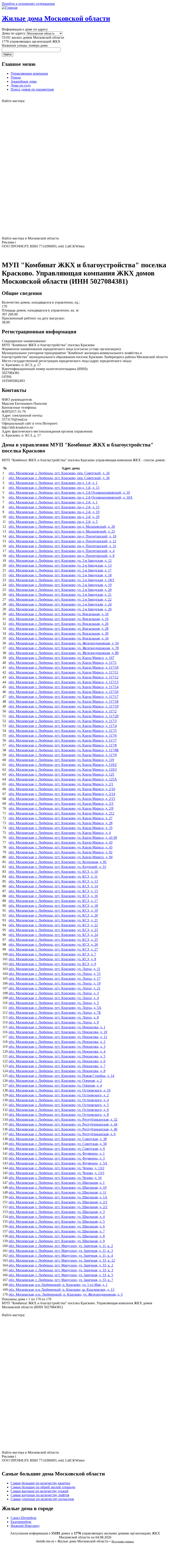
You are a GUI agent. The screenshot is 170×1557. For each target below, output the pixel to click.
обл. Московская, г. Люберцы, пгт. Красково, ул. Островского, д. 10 (59, 1090)
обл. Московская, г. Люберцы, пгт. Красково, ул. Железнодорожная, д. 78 (64, 648)
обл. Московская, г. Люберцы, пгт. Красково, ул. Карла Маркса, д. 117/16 (63, 692)
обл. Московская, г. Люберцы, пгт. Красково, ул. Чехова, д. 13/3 (56, 1173)
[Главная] (9, 7)
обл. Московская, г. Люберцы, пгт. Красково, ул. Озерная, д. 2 (55, 1080)
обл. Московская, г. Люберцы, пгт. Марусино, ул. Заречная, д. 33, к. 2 (61, 1265)
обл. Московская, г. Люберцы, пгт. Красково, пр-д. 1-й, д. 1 (53, 483)
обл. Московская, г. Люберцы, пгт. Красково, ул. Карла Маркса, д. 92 (60, 852)
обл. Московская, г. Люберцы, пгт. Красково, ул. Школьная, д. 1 (57, 1183)
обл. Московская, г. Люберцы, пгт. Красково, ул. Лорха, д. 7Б (55, 1012)
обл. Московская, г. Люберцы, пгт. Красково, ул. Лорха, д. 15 (54, 974)
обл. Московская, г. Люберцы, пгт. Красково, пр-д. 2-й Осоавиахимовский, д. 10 (69, 492)
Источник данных (123, 1541)
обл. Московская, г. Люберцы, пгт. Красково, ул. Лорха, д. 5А (55, 1008)
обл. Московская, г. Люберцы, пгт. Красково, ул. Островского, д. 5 (59, 1105)
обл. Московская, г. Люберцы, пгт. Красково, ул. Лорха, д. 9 (54, 1022)
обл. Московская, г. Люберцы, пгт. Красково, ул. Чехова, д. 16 (55, 1178)
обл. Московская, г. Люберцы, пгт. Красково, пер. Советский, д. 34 (59, 473)
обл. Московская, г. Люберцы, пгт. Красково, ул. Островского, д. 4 (59, 1100)
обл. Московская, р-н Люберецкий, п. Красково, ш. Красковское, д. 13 (61, 1289)
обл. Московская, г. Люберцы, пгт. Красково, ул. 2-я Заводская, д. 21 (60, 594)
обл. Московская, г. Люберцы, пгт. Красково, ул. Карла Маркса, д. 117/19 (63, 706)
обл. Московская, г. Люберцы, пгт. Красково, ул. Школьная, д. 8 (57, 1236)
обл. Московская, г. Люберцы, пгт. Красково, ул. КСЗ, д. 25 (53, 940)
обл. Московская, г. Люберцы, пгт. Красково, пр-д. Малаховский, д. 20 (62, 526)
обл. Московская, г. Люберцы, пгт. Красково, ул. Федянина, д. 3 (57, 1158)
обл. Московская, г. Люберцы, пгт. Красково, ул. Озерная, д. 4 (55, 1085)
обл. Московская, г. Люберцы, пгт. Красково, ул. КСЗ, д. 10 (53, 871)
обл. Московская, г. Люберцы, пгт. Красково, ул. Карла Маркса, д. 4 (60, 833)
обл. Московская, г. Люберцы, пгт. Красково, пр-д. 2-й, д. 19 (54, 512)
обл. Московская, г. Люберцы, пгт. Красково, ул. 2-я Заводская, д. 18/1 (61, 580)
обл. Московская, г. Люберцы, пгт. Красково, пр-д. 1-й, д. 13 (54, 488)
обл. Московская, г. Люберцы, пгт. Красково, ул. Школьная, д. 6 (57, 1226)
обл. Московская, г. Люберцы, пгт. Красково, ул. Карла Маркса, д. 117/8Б (64, 750)
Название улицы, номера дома (25, 45)
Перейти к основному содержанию (28, 4)
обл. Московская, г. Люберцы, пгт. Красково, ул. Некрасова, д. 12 (58, 1037)
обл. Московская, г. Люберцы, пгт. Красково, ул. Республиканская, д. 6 (62, 1134)
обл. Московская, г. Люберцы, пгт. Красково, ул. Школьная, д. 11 (57, 1192)
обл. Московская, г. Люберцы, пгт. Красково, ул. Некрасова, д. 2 (57, 1042)
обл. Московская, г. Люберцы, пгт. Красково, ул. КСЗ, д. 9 (52, 964)
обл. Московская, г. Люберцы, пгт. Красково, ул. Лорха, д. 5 (54, 1003)
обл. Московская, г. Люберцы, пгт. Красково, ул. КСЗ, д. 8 (52, 959)
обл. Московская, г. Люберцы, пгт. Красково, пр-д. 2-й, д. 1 (53, 502)
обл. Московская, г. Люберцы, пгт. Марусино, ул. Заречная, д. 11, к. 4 (61, 1255)
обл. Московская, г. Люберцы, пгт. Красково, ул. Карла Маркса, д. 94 (60, 857)
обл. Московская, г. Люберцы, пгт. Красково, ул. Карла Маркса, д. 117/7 (63, 740)
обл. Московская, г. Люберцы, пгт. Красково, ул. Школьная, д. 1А (58, 1197)
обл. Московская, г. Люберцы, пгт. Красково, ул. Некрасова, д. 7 (57, 1066)
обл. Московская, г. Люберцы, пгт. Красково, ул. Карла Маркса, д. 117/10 (63, 667)
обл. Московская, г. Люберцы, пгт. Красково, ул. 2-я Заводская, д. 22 (60, 599)
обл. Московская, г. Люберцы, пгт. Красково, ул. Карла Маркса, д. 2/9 (61, 808)
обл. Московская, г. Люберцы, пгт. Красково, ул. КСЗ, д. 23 (53, 930)
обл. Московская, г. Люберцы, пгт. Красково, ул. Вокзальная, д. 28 (58, 628)
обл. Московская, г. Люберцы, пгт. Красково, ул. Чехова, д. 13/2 (56, 1168)
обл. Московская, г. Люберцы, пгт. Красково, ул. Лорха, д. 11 (54, 969)
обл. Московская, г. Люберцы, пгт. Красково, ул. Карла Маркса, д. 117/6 (63, 735)
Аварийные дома (24, 81)
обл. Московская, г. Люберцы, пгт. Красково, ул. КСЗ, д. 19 (53, 910)
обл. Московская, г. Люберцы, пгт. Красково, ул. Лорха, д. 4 (54, 998)
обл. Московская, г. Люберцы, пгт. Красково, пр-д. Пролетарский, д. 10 (62, 536)
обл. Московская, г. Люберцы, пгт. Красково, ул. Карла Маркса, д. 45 (60, 847)
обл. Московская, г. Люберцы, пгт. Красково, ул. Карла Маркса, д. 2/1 (61, 784)
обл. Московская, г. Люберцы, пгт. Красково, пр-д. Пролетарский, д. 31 (62, 546)
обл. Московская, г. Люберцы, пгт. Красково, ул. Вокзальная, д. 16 (58, 619)
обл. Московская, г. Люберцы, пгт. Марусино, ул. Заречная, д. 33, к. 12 (62, 1260)
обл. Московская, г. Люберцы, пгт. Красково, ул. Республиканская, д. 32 (63, 1119)
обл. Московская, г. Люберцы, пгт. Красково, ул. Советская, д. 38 (58, 1139)
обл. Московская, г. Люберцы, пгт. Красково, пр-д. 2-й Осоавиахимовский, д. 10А (71, 497)
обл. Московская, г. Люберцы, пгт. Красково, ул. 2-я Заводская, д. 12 (60, 560)
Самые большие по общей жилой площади (43, 1487)
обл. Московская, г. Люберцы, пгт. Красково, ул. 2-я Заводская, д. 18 (60, 575)
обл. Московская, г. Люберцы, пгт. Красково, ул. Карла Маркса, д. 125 (61, 774)
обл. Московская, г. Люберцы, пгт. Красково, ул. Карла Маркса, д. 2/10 (62, 789)
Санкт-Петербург (24, 1518)
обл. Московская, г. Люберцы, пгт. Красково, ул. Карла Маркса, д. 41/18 (63, 837)
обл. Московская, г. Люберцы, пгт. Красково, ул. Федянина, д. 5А (58, 1163)
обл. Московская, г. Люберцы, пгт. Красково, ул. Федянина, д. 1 (57, 1153)
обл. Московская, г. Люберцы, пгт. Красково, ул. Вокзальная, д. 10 (58, 614)
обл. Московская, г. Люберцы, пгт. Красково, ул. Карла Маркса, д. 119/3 (63, 769)
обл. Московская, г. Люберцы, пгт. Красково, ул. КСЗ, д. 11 (53, 876)
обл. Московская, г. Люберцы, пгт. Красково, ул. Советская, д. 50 (58, 1144)
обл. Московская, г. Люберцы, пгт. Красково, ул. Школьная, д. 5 (57, 1221)
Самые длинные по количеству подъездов (42, 1499)
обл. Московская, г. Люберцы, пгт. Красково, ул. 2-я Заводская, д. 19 (60, 585)
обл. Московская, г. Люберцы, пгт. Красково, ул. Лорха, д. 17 (54, 978)
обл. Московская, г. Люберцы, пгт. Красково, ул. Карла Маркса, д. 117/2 (63, 711)
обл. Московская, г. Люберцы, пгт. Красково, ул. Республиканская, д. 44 (63, 1124)
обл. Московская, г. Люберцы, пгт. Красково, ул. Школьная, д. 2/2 (58, 1207)
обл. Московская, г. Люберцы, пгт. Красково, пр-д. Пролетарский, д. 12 (62, 541)
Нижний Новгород (25, 1526)
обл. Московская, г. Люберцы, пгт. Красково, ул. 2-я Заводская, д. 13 (60, 565)
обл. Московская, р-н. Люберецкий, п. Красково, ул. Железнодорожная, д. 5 (66, 1294)
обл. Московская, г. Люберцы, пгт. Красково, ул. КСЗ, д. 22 (53, 925)
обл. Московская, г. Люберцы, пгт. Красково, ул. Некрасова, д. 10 (58, 1032)
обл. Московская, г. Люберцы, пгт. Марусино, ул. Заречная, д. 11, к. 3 (61, 1251)
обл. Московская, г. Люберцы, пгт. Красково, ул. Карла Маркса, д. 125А (63, 779)
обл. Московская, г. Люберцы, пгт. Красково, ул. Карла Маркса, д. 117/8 (63, 745)
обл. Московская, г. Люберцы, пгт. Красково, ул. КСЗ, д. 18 (53, 906)
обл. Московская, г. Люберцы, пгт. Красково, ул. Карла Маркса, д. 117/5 (63, 731)
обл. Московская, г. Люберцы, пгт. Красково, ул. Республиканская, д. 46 (63, 1129)
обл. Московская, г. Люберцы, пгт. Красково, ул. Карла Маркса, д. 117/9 (63, 755)
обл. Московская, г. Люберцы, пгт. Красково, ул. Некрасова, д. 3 (57, 1046)
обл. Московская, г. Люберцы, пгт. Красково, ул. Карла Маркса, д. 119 (61, 760)
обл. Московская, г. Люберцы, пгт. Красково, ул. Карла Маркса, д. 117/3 (63, 721)
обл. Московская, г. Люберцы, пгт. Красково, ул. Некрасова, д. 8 (57, 1071)
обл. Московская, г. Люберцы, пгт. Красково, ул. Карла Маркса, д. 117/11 (63, 672)
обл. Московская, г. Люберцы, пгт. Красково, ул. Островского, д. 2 (59, 1095)
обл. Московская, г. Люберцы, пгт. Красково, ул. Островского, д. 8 (59, 1114)
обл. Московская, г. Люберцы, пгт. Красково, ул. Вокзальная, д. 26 (58, 624)
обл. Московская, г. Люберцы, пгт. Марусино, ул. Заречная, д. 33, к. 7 (61, 1280)
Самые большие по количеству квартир (40, 1483)
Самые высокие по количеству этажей (39, 1491)
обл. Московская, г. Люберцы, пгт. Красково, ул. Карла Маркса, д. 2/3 (61, 803)
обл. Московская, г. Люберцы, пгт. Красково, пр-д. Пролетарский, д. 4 (61, 551)
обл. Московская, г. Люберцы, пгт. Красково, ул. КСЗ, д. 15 (53, 891)
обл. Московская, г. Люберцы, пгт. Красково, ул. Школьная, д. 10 (57, 1187)
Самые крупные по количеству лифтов (40, 1495)
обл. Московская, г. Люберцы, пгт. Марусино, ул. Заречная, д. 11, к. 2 (61, 1246)
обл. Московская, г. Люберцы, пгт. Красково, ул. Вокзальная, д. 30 (58, 633)
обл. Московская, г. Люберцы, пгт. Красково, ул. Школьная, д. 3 (57, 1212)
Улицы (16, 77)
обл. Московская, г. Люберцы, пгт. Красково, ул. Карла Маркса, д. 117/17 (63, 697)
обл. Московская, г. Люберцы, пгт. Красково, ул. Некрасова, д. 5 (57, 1056)
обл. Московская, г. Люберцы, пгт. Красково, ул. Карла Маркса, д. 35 (60, 828)
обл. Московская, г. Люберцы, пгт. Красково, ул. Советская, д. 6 (57, 1149)
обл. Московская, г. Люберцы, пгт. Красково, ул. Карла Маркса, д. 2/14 (62, 794)
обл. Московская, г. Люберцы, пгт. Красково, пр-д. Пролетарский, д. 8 (61, 556)
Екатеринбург (21, 1522)
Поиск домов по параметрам (32, 89)
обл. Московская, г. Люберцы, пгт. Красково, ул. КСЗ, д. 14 (53, 886)
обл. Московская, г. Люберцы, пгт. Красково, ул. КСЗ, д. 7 (52, 954)
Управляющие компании (29, 73)
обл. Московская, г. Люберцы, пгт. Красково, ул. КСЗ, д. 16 (53, 896)
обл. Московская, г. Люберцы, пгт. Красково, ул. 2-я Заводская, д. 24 (60, 604)
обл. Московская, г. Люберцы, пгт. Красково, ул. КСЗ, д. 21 (53, 920)
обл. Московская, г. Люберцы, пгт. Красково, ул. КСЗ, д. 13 (53, 881)
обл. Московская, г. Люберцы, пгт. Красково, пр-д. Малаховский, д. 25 (62, 531)
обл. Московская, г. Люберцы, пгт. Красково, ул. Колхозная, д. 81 (58, 862)
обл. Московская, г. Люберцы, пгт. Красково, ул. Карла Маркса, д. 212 (61, 813)
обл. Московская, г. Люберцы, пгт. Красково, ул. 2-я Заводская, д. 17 (60, 570)
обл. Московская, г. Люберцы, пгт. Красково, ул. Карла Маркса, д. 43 (60, 842)
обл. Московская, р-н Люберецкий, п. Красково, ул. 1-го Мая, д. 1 (58, 1285)
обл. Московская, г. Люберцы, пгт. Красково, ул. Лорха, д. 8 (54, 1017)
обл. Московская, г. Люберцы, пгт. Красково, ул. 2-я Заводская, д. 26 (60, 609)
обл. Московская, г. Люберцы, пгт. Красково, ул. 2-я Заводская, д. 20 (60, 590)
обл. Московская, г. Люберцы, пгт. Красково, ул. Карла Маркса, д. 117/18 (63, 701)
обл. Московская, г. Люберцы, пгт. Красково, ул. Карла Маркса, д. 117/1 (63, 663)
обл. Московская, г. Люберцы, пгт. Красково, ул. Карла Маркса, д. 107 (61, 658)
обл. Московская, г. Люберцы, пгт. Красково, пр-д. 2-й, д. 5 (53, 522)
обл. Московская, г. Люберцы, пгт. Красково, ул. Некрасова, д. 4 (57, 1051)
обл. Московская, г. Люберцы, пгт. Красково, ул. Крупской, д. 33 (57, 867)
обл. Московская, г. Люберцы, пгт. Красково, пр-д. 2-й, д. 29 (54, 517)
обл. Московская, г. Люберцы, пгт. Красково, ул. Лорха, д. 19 (54, 983)
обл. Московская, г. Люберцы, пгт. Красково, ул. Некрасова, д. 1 (57, 1027)
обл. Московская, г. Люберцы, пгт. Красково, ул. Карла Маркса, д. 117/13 (63, 682)
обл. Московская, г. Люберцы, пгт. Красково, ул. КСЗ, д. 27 (53, 949)
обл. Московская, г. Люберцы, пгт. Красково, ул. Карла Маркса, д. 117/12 (63, 677)
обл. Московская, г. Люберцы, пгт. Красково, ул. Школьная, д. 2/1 (58, 1202)
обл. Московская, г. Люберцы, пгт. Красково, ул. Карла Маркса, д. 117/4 (63, 726)
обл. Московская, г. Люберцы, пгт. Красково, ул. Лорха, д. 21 (54, 988)
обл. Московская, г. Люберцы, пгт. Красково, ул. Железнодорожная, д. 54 (64, 643)
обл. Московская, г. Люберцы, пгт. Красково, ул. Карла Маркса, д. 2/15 (62, 799)
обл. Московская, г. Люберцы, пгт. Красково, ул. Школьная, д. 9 (57, 1241)
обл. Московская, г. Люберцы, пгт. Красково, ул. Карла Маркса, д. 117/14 (63, 687)
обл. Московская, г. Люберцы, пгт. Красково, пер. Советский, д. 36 (59, 478)
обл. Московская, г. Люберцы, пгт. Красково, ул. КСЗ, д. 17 (53, 901)
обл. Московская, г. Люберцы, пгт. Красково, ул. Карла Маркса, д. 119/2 (63, 765)
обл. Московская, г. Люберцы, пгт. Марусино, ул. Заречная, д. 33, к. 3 (61, 1270)
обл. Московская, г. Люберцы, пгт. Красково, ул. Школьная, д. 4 (57, 1217)
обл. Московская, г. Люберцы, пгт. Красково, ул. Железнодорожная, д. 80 (64, 653)
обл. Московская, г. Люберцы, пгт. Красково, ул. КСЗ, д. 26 (53, 944)
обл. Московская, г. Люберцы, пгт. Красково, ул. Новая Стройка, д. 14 (61, 1076)
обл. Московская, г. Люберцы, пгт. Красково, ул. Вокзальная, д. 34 (58, 638)
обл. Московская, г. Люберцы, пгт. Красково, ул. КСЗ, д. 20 (53, 915)
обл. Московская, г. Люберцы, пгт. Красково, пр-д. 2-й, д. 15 (54, 507)
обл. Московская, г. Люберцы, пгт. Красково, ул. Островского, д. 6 (59, 1110)
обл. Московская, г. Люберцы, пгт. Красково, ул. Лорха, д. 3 (54, 993)
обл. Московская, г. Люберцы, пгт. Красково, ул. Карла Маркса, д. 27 (60, 818)
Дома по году (21, 85)
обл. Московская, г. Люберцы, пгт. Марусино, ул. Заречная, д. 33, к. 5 (61, 1275)
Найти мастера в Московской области (30, 238)
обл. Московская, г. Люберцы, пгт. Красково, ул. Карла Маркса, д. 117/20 (63, 716)
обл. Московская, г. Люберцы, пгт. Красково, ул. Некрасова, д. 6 (57, 1061)
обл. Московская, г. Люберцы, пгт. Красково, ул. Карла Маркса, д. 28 (60, 823)
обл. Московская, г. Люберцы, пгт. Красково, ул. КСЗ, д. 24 (53, 935)
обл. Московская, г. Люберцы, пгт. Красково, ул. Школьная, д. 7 (57, 1231)
